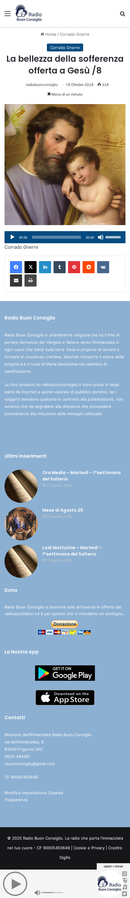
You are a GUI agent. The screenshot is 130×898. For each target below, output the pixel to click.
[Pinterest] (74, 267)
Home (50, 34)
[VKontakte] (103, 267)
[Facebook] (16, 267)
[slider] (114, 236)
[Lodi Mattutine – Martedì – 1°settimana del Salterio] (21, 561)
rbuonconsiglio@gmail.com (30, 763)
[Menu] (8, 15)
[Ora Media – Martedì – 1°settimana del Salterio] (21, 486)
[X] (30, 267)
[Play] (12, 237)
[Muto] (101, 237)
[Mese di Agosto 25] (21, 523)
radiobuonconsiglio (42, 84)
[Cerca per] (122, 15)
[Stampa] (30, 280)
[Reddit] (89, 267)
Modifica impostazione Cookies (34, 792)
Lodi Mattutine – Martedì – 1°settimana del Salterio (72, 551)
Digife (65, 857)
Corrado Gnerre (74, 34)
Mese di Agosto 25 (62, 510)
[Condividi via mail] (16, 280)
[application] (65, 237)
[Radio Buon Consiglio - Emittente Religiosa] (29, 13)
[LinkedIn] (45, 267)
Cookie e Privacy (89, 847)
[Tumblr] (60, 267)
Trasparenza (16, 799)
